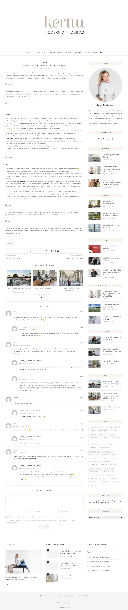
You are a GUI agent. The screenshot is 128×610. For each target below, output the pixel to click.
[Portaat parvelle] (52, 578)
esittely (86, 52)
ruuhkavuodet (95, 468)
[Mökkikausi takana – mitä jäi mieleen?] (94, 228)
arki (104, 427)
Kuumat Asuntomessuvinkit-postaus (62, 121)
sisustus (29, 52)
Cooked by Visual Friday (64, 603)
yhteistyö (95, 52)
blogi (92, 431)
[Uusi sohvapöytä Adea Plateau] (94, 158)
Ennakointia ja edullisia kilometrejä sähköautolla (111, 350)
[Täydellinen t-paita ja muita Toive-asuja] (94, 261)
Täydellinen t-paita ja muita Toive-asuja (112, 259)
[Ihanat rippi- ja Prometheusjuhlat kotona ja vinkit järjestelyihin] (94, 183)
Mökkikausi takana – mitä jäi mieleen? (111, 226)
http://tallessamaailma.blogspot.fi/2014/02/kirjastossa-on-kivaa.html (43, 385)
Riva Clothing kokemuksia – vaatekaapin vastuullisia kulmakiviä (112, 272)
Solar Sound (72, 75)
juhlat (115, 437)
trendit (93, 478)
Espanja (93, 434)
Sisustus (9, 243)
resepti (104, 465)
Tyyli (102, 478)
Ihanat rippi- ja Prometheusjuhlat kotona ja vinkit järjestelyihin (111, 182)
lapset (93, 448)
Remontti (93, 465)
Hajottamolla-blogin (13, 123)
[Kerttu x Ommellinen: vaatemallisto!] (94, 249)
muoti (114, 454)
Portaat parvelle (66, 575)
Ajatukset (94, 427)
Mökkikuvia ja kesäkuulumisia (108, 202)
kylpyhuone (110, 444)
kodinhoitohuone (96, 444)
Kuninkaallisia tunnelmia (70, 288)
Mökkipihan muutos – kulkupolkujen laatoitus (110, 214)
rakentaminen (106, 461)
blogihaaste (102, 431)
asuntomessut (115, 427)
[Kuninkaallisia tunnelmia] (71, 278)
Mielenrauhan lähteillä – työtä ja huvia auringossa (111, 383)
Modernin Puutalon (28, 118)
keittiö (105, 441)
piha (113, 458)
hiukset (112, 434)
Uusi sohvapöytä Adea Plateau (110, 156)
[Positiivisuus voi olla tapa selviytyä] (94, 320)
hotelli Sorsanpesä (59, 75)
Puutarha (94, 461)
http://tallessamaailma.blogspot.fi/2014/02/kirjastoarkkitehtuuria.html (43, 388)
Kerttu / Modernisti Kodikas (31, 327)
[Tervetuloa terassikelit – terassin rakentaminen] (52, 566)
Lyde (15, 311)
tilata (59, 520)
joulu (105, 437)
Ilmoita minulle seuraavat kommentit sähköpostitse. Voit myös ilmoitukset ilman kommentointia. (41, 521)
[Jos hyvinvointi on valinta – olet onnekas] (94, 340)
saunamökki (109, 468)
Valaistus (115, 482)
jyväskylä (94, 441)
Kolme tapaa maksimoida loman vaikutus (112, 306)
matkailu (78, 52)
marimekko (107, 451)
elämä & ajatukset (56, 52)
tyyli (45, 52)
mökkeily (38, 52)
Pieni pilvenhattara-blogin (15, 131)
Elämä (114, 431)
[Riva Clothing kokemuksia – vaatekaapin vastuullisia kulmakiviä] (94, 273)
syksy (92, 475)
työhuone (112, 478)
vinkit (93, 485)
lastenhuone (104, 448)
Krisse (22, 376)
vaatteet (104, 482)
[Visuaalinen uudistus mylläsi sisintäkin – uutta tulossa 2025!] (94, 170)
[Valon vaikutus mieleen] (94, 364)
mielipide (104, 454)
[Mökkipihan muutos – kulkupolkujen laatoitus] (94, 216)
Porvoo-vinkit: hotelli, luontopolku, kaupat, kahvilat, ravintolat (44, 290)
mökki (93, 458)
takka (101, 475)
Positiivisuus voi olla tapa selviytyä (111, 318)
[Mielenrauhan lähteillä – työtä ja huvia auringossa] (19, 278)
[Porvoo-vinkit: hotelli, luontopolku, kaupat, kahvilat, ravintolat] (45, 278)
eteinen (103, 434)
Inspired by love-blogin (14, 128)
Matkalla (94, 454)
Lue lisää (8, 585)
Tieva (15, 450)
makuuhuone (95, 451)
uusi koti (94, 482)
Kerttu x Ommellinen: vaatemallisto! (110, 247)
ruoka (113, 465)
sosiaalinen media (107, 471)
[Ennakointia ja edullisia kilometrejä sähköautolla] (94, 352)
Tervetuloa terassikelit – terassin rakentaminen (68, 564)
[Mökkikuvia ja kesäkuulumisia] (94, 204)
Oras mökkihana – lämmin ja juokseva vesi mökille (70, 552)
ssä (66, 75)
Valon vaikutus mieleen (110, 361)
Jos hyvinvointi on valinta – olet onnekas (112, 338)
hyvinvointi (68, 52)
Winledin (75, 73)
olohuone (103, 458)
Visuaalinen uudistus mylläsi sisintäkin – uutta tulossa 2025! (111, 169)
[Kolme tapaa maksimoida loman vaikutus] (94, 308)
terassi (111, 475)
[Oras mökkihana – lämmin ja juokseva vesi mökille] (52, 554)
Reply (82, 311)
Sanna (16, 397)
